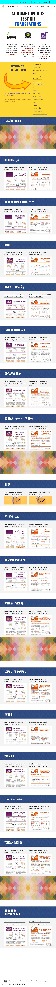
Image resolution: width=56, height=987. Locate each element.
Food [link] (31, 6)
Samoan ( (26, 975)
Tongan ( (42, 970)
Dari (34, 73)
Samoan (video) (37, 96)
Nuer (34, 87)
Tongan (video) (37, 111)
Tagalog (35, 105)
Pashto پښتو (36, 90)
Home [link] (18, 6)
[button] (54, 6)
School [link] (42, 6)
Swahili (35, 102)
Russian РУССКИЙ (38, 93)
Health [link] (24, 6)
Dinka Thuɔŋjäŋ (37, 76)
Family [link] (36, 6)
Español (9, 957)
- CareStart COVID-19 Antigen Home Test (15, 383)
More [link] (48, 6)
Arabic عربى (36, 67)
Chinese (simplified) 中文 (40, 70)
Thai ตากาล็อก (37, 108)
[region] (28, 2)
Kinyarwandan (37, 82)
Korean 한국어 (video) (39, 85)
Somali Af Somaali (38, 99)
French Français (37, 79)
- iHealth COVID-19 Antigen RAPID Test (39, 383)
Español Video (37, 64)
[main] (28, 19)
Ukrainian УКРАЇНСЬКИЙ (40, 114)
